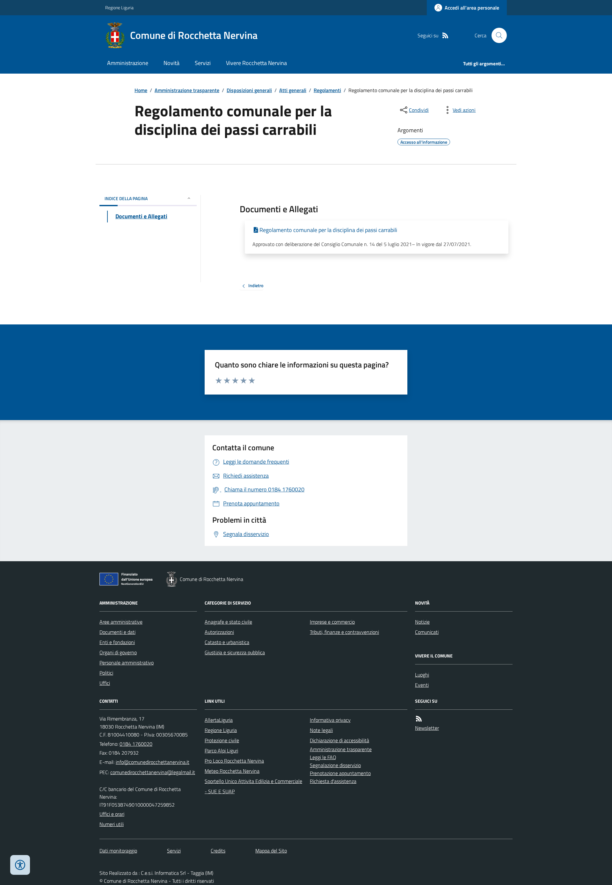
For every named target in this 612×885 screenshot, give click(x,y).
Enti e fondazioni (117, 642)
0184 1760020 (136, 744)
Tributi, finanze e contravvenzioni (344, 632)
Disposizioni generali (249, 90)
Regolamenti (327, 90)
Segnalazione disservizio (335, 765)
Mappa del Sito (271, 850)
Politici (106, 673)
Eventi (422, 685)
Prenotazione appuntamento (340, 773)
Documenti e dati (117, 632)
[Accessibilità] (20, 865)
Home (141, 90)
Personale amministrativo (126, 662)
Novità (171, 63)
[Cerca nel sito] (496, 35)
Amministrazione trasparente (187, 90)
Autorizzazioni (219, 632)
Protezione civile (222, 740)
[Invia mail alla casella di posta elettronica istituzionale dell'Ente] (152, 762)
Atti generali (292, 90)
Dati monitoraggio (118, 850)
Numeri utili (111, 824)
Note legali (321, 730)
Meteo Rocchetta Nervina (232, 771)
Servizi (203, 63)
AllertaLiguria (219, 720)
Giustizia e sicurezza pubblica (235, 652)
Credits (218, 850)
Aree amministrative (120, 622)
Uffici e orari (111, 814)
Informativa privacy (330, 720)
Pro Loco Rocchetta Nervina (234, 761)
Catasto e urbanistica (227, 642)
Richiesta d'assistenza (333, 781)
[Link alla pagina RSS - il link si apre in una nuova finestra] (445, 36)
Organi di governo (118, 652)
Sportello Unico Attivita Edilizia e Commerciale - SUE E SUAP (253, 786)
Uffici (104, 683)
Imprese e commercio (332, 622)
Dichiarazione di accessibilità (339, 740)
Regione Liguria (119, 7)
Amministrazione (127, 63)
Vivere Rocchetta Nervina (256, 63)
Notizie (422, 622)
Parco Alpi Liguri (221, 750)
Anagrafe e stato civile (228, 622)
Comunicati (427, 632)
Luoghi (422, 674)
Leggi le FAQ (323, 757)
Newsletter (427, 728)
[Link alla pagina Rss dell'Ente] (419, 719)
